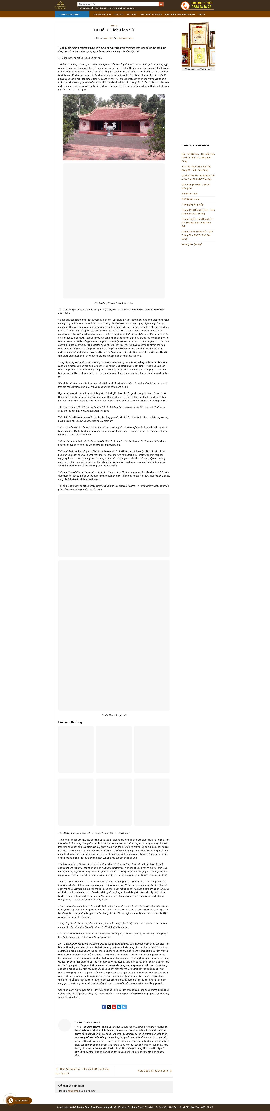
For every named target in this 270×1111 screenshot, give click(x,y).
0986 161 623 (207, 1107)
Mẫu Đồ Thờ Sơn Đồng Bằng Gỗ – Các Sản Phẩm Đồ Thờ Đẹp (198, 177)
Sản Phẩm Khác (190, 194)
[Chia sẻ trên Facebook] (104, 1007)
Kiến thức (132, 14)
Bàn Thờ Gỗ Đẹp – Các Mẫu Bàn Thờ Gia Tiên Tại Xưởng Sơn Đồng (198, 157)
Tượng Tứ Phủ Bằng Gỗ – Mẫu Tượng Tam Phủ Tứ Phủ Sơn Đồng (197, 235)
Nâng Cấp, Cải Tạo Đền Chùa (153, 1071)
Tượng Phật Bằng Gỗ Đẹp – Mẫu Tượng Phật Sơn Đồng (198, 212)
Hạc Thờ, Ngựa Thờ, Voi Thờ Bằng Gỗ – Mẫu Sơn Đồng (196, 168)
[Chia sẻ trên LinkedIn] (119, 1007)
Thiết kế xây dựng (191, 199)
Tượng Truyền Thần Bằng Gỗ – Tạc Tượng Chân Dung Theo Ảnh (197, 222)
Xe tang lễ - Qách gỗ (192, 244)
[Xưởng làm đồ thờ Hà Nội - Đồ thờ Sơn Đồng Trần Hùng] (64, 5)
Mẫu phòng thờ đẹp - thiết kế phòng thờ (196, 187)
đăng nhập (73, 1091)
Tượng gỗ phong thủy (192, 204)
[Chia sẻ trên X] (109, 1007)
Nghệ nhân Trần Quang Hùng (180, 14)
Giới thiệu (119, 14)
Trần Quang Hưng (124, 38)
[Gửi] (161, 4)
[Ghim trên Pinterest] (114, 1007)
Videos (201, 14)
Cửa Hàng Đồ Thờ (102, 14)
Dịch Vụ (114, 26)
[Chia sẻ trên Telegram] (124, 1007)
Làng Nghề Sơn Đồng (151, 14)
